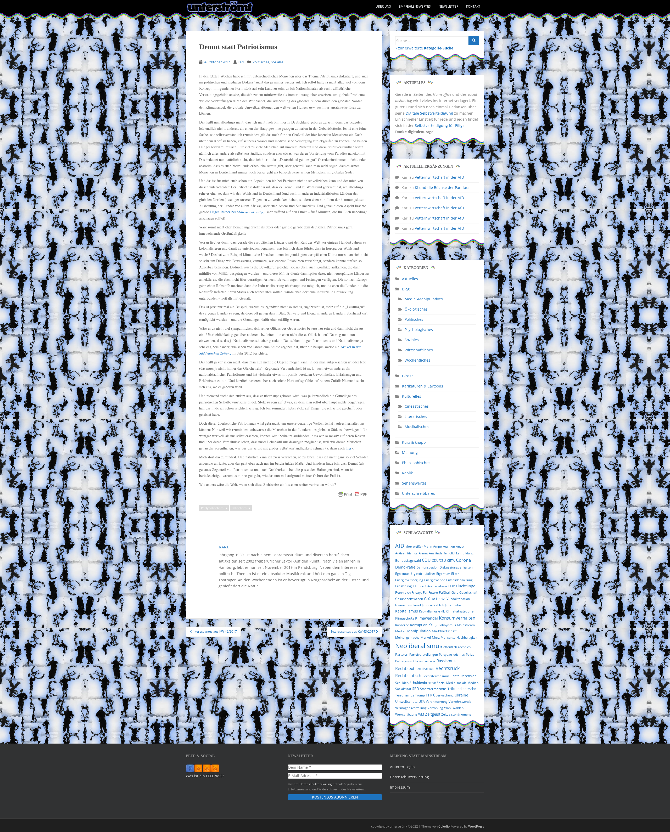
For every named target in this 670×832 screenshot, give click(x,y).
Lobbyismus (447, 625)
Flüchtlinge (465, 585)
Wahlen (458, 708)
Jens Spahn (453, 605)
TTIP (429, 695)
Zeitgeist (432, 714)
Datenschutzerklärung (315, 784)
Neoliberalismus (418, 645)
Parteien (401, 654)
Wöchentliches (417, 360)
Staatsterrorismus (433, 689)
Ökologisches (416, 309)
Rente (455, 676)
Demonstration (427, 567)
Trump (420, 695)
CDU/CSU (439, 560)
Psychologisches (419, 329)
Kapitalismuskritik (432, 611)
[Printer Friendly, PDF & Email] (352, 494)
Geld (454, 592)
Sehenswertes (414, 483)
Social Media (446, 683)
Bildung (467, 553)
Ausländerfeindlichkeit (445, 553)
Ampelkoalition (444, 546)
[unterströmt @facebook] (190, 768)
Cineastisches (417, 406)
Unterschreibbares (418, 493)
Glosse (408, 375)
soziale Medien (467, 683)
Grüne (429, 598)
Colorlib (444, 826)
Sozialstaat (403, 689)
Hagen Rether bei (237, 211)
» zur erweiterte (424, 48)
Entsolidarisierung (459, 580)
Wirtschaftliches (419, 349)
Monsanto (448, 637)
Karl (241, 62)
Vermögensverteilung (411, 708)
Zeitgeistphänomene (456, 714)
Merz (436, 637)
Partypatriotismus (214, 508)
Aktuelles (410, 278)
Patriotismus (241, 508)
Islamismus (403, 605)
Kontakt (473, 6)
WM (421, 714)
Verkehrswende (460, 701)
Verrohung (435, 708)
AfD (399, 545)
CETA (451, 560)
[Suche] (473, 40)
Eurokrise (425, 586)
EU (415, 585)
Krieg (433, 624)
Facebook (440, 586)
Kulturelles (411, 396)
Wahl (447, 708)
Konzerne (402, 625)
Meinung (410, 452)
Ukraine (461, 695)
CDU (426, 560)
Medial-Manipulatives (424, 298)
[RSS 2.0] (198, 768)
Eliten (455, 573)
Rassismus (446, 660)
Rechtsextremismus (414, 668)
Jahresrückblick (433, 605)
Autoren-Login (402, 766)
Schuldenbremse (423, 683)
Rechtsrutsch (408, 675)
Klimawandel (426, 618)
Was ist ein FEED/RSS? (205, 775)
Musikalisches (417, 426)
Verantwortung (437, 701)
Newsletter (448, 6)
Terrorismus (404, 695)
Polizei (470, 654)
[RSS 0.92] (207, 768)
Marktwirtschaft (444, 631)
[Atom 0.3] (215, 768)
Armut (423, 553)
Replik (407, 472)
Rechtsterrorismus (435, 676)
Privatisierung (425, 661)
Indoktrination (460, 599)
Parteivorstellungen (423, 654)
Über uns (383, 6)
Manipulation (419, 630)
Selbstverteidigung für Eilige (440, 125)
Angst (460, 546)
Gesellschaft (468, 592)
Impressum (400, 787)
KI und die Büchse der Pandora (442, 187)
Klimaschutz (404, 618)
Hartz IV (442, 599)
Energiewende (434, 580)
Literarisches (416, 416)
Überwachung (443, 695)
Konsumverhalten (457, 618)
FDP (451, 585)
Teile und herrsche (462, 689)
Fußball (444, 592)
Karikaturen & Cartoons (422, 386)
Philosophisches (416, 462)
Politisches (261, 62)
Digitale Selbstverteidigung (429, 113)
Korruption (418, 625)
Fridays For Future (425, 592)
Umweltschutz (406, 701)
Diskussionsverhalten (456, 567)
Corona (463, 560)
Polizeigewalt (404, 661)
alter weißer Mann (418, 546)
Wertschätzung (406, 714)
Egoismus (402, 573)
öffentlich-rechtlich (457, 647)
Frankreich (403, 592)
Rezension (469, 675)
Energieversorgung (409, 580)
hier (348, 448)
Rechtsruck (448, 668)
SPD (415, 688)
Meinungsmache (407, 637)
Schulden (402, 683)
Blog (406, 288)
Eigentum (443, 573)
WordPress (476, 826)
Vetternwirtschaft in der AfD (439, 177)
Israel (417, 605)
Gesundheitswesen (409, 599)
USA (421, 701)
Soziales (277, 62)
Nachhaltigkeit (466, 637)
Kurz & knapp (414, 442)
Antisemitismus (406, 553)
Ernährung (403, 586)
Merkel (426, 637)
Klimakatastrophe (459, 611)
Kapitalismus (406, 611)
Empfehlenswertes (415, 6)
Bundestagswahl (408, 560)
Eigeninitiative (422, 573)
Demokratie (405, 567)
